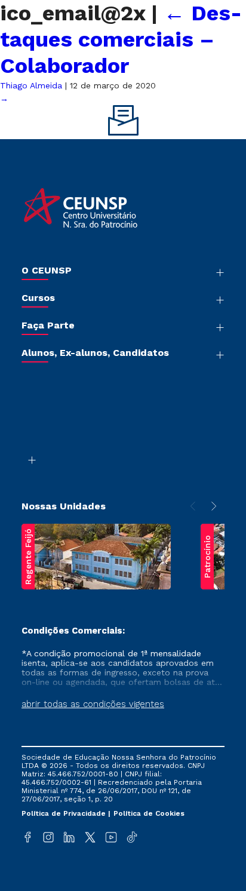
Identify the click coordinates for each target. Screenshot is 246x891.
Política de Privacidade (64, 813)
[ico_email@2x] (123, 132)
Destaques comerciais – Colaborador (121, 39)
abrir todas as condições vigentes (92, 704)
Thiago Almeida (31, 85)
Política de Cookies (148, 813)
